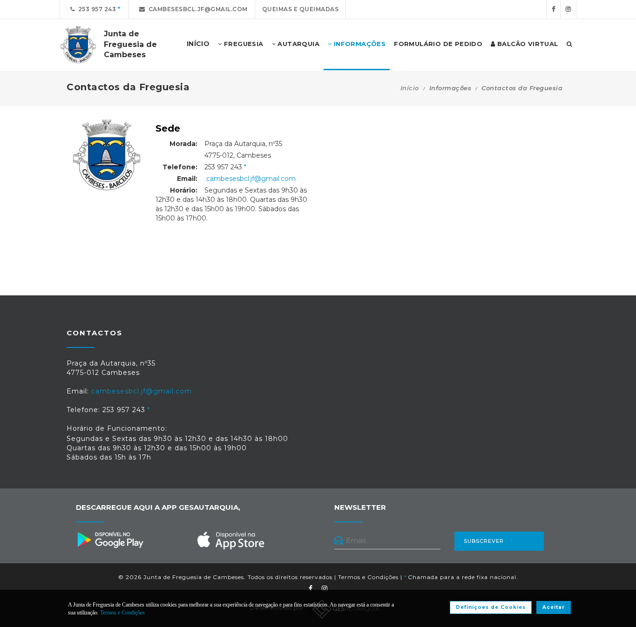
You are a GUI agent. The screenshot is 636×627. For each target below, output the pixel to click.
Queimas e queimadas (300, 9)
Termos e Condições (368, 577)
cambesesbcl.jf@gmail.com (196, 9)
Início (409, 88)
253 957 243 (95, 9)
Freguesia (243, 43)
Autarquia (297, 43)
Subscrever (484, 541)
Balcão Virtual (526, 43)
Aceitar (553, 607)
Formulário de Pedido (438, 43)
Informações (359, 43)
